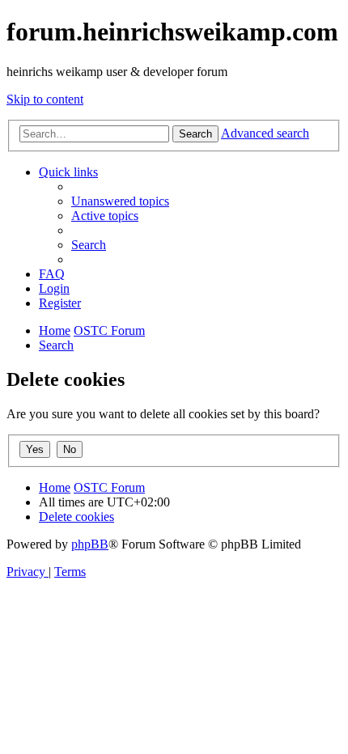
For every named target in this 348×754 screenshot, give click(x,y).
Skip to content (44, 99)
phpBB (89, 544)
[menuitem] (120, 201)
